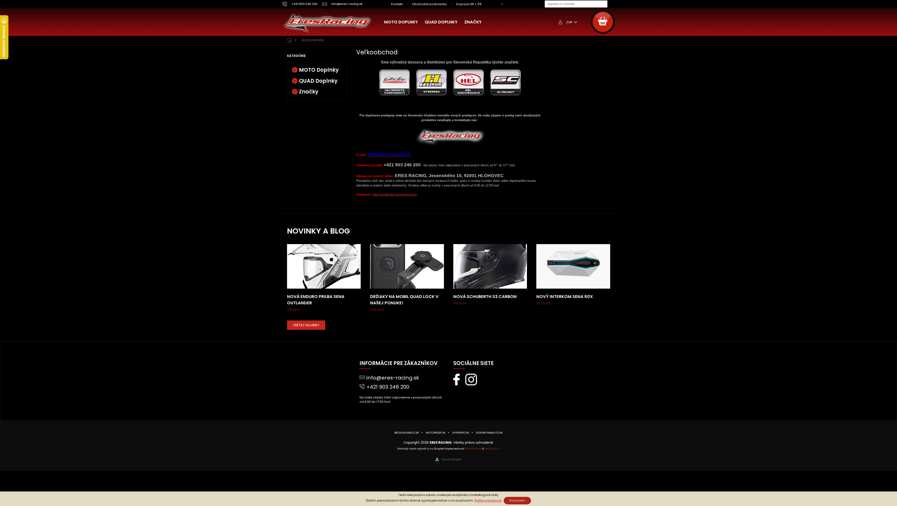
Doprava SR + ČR (469, 4)
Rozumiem (517, 500)
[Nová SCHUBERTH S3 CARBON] (490, 266)
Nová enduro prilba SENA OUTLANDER (315, 300)
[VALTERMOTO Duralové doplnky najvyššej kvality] (394, 82)
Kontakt (397, 4)
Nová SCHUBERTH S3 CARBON (485, 296)
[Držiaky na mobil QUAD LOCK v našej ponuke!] (407, 266)
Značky (308, 91)
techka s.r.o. (492, 448)
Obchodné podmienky (429, 4)
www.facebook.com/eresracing (394, 194)
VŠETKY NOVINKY (306, 325)
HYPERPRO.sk (460, 433)
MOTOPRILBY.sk (436, 433)
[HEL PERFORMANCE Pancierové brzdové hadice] (468, 82)
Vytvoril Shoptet (451, 459)
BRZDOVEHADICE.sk (406, 433)
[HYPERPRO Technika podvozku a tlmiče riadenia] (431, 82)
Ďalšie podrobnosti (488, 500)
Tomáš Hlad (473, 448)
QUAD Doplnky (318, 81)
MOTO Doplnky (319, 70)
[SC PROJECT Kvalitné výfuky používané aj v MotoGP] (505, 82)
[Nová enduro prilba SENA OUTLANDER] (324, 266)
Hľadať (613, 4)
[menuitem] (401, 22)
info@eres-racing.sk (392, 377)
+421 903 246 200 (387, 387)
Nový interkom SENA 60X (564, 296)
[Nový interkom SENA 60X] (573, 266)
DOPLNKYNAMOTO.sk (489, 433)
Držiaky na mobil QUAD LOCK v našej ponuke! (404, 300)
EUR (570, 22)
